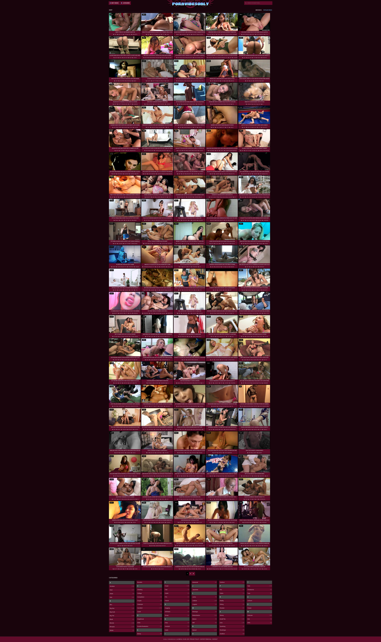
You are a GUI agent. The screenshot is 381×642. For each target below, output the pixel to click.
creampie (189, 197)
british (232, 80)
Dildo (138, 622)
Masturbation (196, 615)
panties (125, 383)
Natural (194, 630)
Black (111, 619)
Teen (248, 586)
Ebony (139, 633)
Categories (126, 3)
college (180, 150)
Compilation (140, 597)
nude (185, 336)
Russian (222, 608)
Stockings (223, 630)
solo (214, 34)
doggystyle (170, 313)
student (116, 336)
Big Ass (112, 608)
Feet (166, 589)
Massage (195, 611)
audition (195, 173)
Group (166, 615)
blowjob (151, 57)
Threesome (250, 589)
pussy (167, 80)
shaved (136, 127)
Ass (111, 597)
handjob (157, 57)
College (139, 593)
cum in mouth (213, 197)
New (257, 10)
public (200, 127)
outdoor (267, 197)
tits (125, 34)
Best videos (114, 3)
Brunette (139, 582)
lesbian (168, 104)
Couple (139, 600)
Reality (222, 600)
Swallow (222, 633)
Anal (111, 590)
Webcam (250, 615)
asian (227, 173)
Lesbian (194, 600)
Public (221, 593)
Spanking (222, 626)
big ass (159, 34)
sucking (184, 406)
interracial (260, 197)
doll (183, 80)
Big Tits (112, 615)
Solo (221, 622)
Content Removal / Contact (209, 639)
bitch (184, 197)
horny (122, 220)
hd (163, 80)
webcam (170, 173)
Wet (248, 619)
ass (263, 34)
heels (151, 313)
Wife (248, 622)
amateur (129, 80)
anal (129, 34)
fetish (130, 127)
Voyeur (249, 608)
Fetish (166, 593)
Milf (193, 622)
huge (116, 383)
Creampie (140, 604)
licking (150, 104)
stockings (199, 104)
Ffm (166, 597)
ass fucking (156, 243)
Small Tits (222, 619)
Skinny (222, 615)
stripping (255, 406)
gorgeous (183, 34)
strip (248, 545)
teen (246, 499)
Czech (139, 611)
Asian (111, 593)
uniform (226, 383)
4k (190, 220)
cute (121, 336)
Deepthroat (140, 619)
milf (129, 150)
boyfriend (151, 429)
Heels (166, 630)
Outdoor (222, 582)
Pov (221, 589)
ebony (134, 80)
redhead (181, 522)
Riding (222, 604)
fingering (162, 104)
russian (201, 34)
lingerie (235, 57)
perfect (249, 429)
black (159, 80)
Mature (194, 619)
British (111, 630)
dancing (253, 545)
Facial (166, 586)
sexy (115, 34)
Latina (194, 597)
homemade (146, 266)
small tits (200, 80)
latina (135, 57)
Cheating (139, 589)
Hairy (166, 622)
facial (258, 57)
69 (146, 104)
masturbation (226, 34)
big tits (120, 34)
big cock (170, 57)
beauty (115, 313)
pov (233, 104)
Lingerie (194, 604)
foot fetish (135, 406)
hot (179, 34)
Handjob (167, 626)
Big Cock (112, 612)
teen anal (185, 220)
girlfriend (122, 80)
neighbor (186, 290)
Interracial (195, 582)
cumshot (227, 150)
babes (254, 104)
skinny (233, 522)
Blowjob (112, 626)
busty (113, 266)
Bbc (111, 604)
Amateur (112, 586)
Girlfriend (167, 611)
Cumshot (139, 608)
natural (166, 452)
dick (252, 80)
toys (230, 57)
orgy (179, 173)
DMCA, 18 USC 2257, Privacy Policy (188, 639)
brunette (134, 34)
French (167, 600)
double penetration (264, 150)
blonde (227, 80)
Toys (248, 593)
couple (149, 80)
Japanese (195, 589)
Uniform (249, 600)
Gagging (167, 608)
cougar (218, 336)
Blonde (112, 623)
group (231, 127)
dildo (192, 522)
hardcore (234, 34)
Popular (265, 10)
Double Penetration (142, 626)
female (219, 34)
